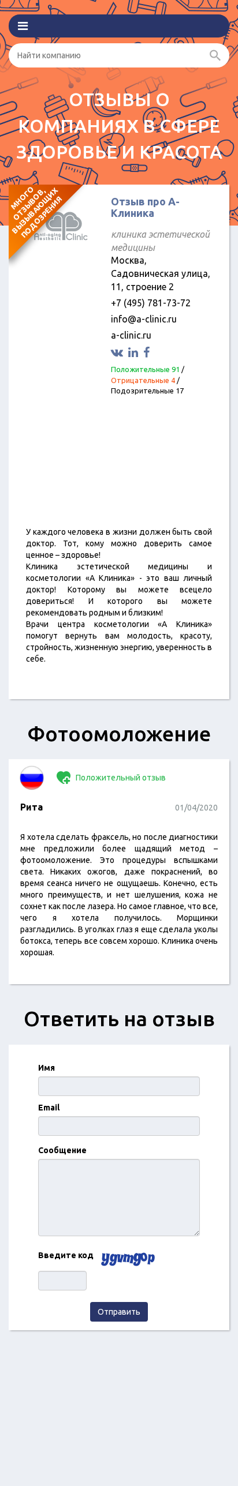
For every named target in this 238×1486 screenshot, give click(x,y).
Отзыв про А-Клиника (145, 207)
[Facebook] (148, 352)
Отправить (119, 1311)
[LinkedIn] (134, 352)
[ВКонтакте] (118, 352)
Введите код (66, 1255)
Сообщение (62, 1150)
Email (49, 1107)
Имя (46, 1067)
